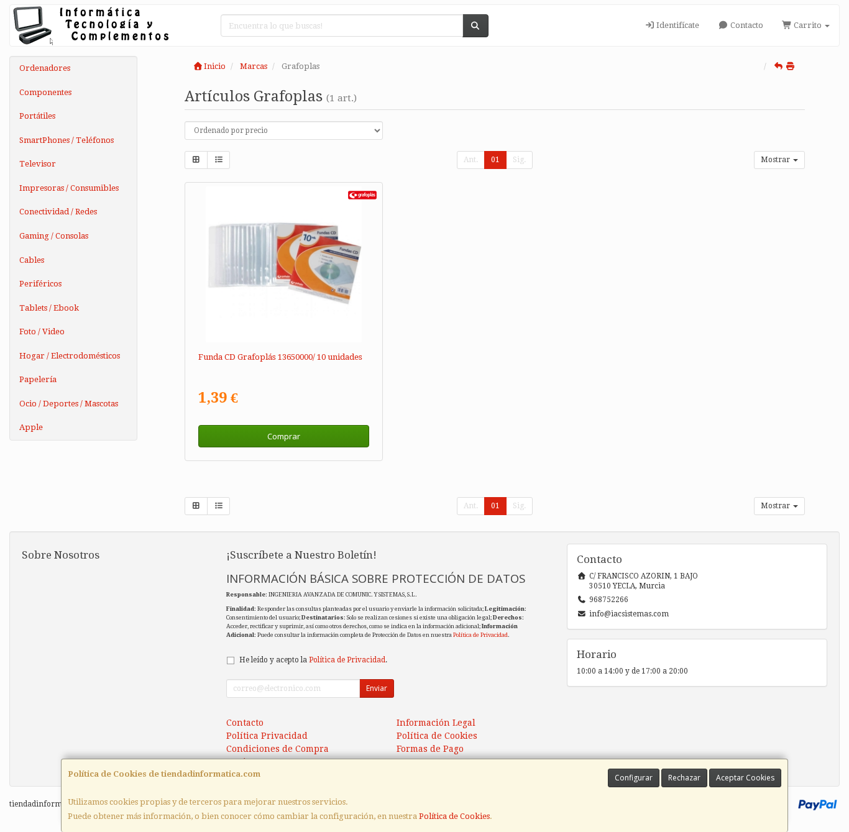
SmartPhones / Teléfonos (66, 140)
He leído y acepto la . (313, 660)
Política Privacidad (267, 736)
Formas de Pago (430, 749)
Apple (31, 427)
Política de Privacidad (480, 634)
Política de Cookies (454, 816)
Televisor (37, 163)
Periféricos (40, 283)
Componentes (45, 92)
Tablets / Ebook (49, 308)
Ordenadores (44, 68)
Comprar (283, 436)
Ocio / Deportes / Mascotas (68, 403)
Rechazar (684, 777)
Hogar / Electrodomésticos (69, 355)
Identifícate (676, 25)
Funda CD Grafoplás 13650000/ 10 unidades (280, 357)
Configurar (634, 777)
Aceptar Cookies (745, 777)
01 (495, 159)
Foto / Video (42, 331)
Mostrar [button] (776, 159)
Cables (31, 260)
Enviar (376, 688)
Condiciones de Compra (277, 749)
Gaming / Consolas (53, 235)
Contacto (745, 25)
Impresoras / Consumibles (69, 188)
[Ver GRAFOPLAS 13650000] (284, 264)
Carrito (808, 25)
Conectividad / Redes (58, 211)
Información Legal (436, 723)
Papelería (38, 379)
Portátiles (37, 116)
